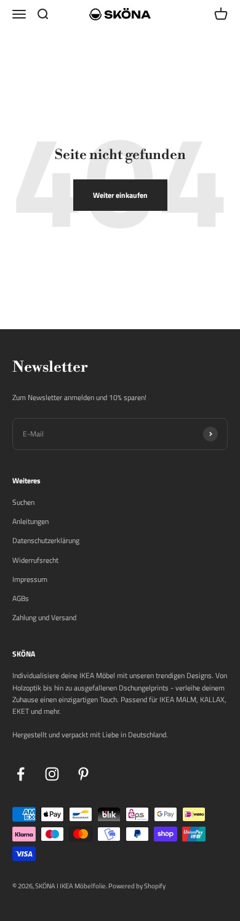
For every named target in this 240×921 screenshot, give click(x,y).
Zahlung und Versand (44, 617)
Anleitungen (30, 521)
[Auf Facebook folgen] (20, 774)
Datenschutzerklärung (45, 540)
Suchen (23, 502)
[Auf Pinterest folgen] (83, 774)
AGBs (20, 598)
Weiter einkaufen (120, 195)
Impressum (29, 579)
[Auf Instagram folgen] (52, 774)
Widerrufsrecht (35, 560)
